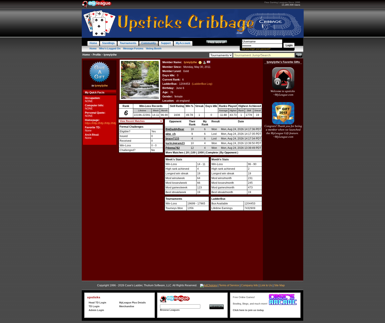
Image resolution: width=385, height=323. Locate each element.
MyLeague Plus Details (132, 302)
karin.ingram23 (175, 143)
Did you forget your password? (256, 49)
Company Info (249, 285)
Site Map (279, 285)
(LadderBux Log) (202, 83)
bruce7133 (172, 138)
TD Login (94, 306)
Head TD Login (97, 302)
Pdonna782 (173, 147)
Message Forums (133, 48)
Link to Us (266, 285)
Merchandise (126, 306)
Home (93, 48)
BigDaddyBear (175, 129)
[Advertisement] (99, 212)
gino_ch (171, 133)
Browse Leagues (170, 310)
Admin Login (96, 310)
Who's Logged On (110, 48)
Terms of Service (229, 285)
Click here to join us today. (248, 310)
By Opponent (228, 152)
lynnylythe (101, 85)
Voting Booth (154, 48)
